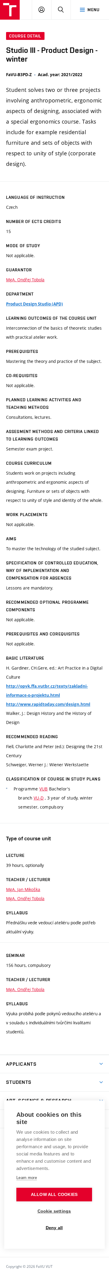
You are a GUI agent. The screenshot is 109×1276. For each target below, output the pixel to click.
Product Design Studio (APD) (34, 304)
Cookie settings (54, 1211)
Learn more (26, 1177)
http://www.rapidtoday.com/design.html (48, 704)
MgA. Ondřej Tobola (25, 280)
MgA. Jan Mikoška (23, 889)
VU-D (39, 798)
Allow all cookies (54, 1194)
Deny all (54, 1228)
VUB (43, 789)
